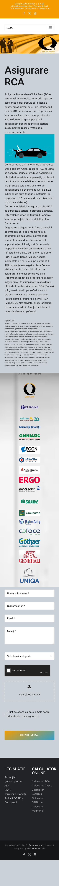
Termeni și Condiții (15, 794)
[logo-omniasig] (29, 432)
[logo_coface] (29, 528)
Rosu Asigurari (36, 845)
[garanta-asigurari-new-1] (29, 458)
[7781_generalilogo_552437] (29, 551)
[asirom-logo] (29, 416)
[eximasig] (29, 520)
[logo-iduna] (29, 487)
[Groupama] (29, 511)
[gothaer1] (29, 539)
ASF (7, 785)
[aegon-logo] (29, 447)
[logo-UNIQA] (29, 568)
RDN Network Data (36, 848)
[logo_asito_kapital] (29, 467)
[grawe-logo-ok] (29, 496)
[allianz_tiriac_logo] (29, 426)
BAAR (8, 789)
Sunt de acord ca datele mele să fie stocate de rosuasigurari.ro (28, 714)
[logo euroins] (29, 403)
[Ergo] (29, 477)
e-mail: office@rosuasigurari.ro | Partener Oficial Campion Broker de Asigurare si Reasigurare (29, 6)
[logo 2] (29, 379)
